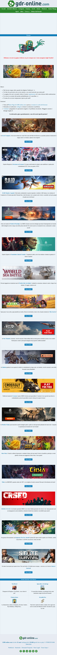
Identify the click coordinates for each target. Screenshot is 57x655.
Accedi (3, 9)
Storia (38, 9)
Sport (17, 11)
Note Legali (37, 647)
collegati (19, 106)
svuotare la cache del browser (39, 105)
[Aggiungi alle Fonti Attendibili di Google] (33, 652)
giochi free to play (39, 642)
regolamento (32, 94)
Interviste (27, 579)
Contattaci (6, 108)
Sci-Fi (33, 9)
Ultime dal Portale (36, 11)
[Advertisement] (28, 23)
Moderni (44, 9)
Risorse (34, 579)
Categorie (21, 9)
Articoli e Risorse (12, 9)
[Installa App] (30, 652)
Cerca (27, 11)
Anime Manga (52, 9)
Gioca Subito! (28, 141)
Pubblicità (11, 647)
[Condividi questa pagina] (36, 652)
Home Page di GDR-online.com (17, 105)
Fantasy (28, 9)
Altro (21, 11)
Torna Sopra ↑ (45, 647)
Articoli (22, 579)
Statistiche (17, 647)
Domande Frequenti (27, 647)
